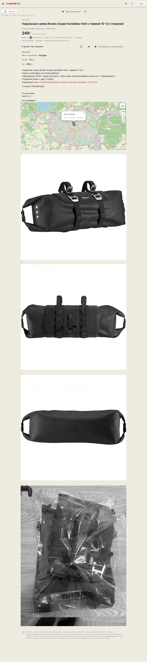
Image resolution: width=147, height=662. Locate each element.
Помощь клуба (111, 636)
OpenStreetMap (121, 149)
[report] (109, 46)
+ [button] (123, 111)
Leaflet (113, 149)
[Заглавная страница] (13, 1)
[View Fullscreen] (123, 120)
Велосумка (26, 20)
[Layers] (122, 105)
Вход (141, 4)
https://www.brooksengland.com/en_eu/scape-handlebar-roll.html (64, 82)
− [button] (123, 115)
